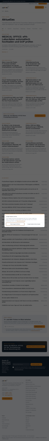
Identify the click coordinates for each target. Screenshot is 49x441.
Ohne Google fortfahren (15, 224)
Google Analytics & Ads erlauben (33, 224)
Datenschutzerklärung (21, 220)
